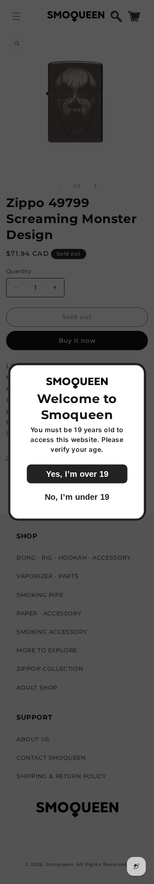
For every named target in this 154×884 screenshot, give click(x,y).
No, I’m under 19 (77, 496)
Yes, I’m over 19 (77, 473)
